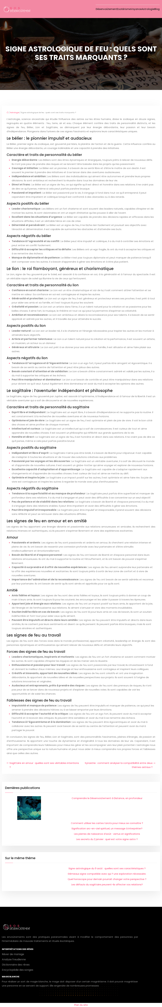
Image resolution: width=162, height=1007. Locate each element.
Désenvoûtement (106, 9)
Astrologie (148, 9)
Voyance (136, 9)
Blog (157, 9)
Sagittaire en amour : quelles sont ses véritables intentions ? (44, 765)
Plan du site (81, 1005)
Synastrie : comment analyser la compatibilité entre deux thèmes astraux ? (119, 765)
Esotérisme (124, 9)
